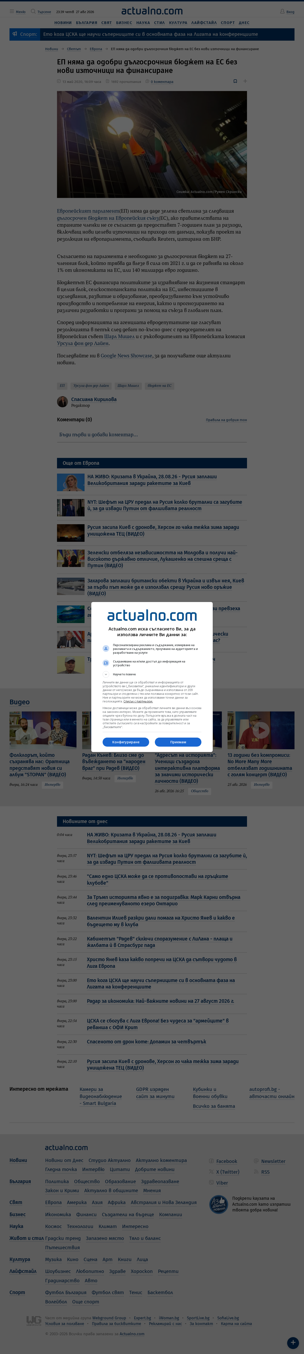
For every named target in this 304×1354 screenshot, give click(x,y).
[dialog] (152, 677)
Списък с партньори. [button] (138, 701)
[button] (152, 674)
